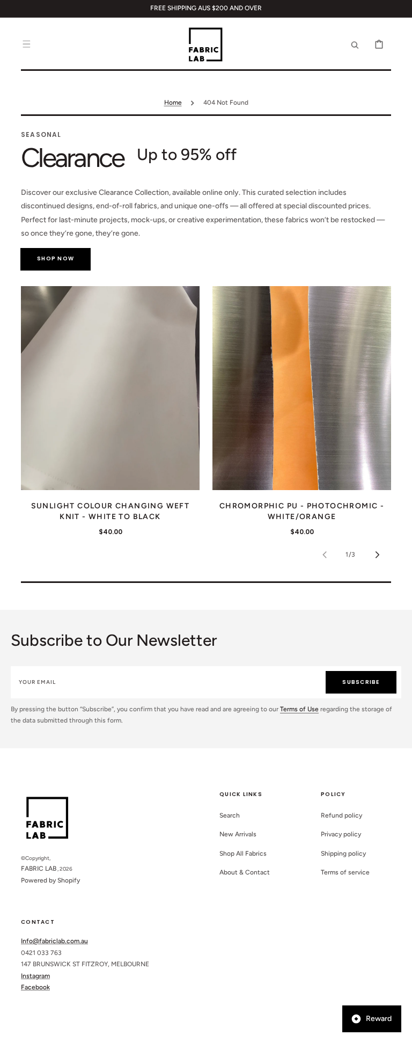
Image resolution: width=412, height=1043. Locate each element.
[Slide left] (325, 554)
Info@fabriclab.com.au (54, 941)
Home (173, 102)
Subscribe (360, 682)
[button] (26, 44)
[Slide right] (377, 554)
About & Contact (244, 872)
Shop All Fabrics (243, 853)
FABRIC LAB (38, 868)
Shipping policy (343, 853)
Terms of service (345, 872)
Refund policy (341, 815)
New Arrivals (237, 834)
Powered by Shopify (50, 880)
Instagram (35, 976)
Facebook (35, 987)
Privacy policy (341, 834)
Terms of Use (299, 709)
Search (229, 815)
